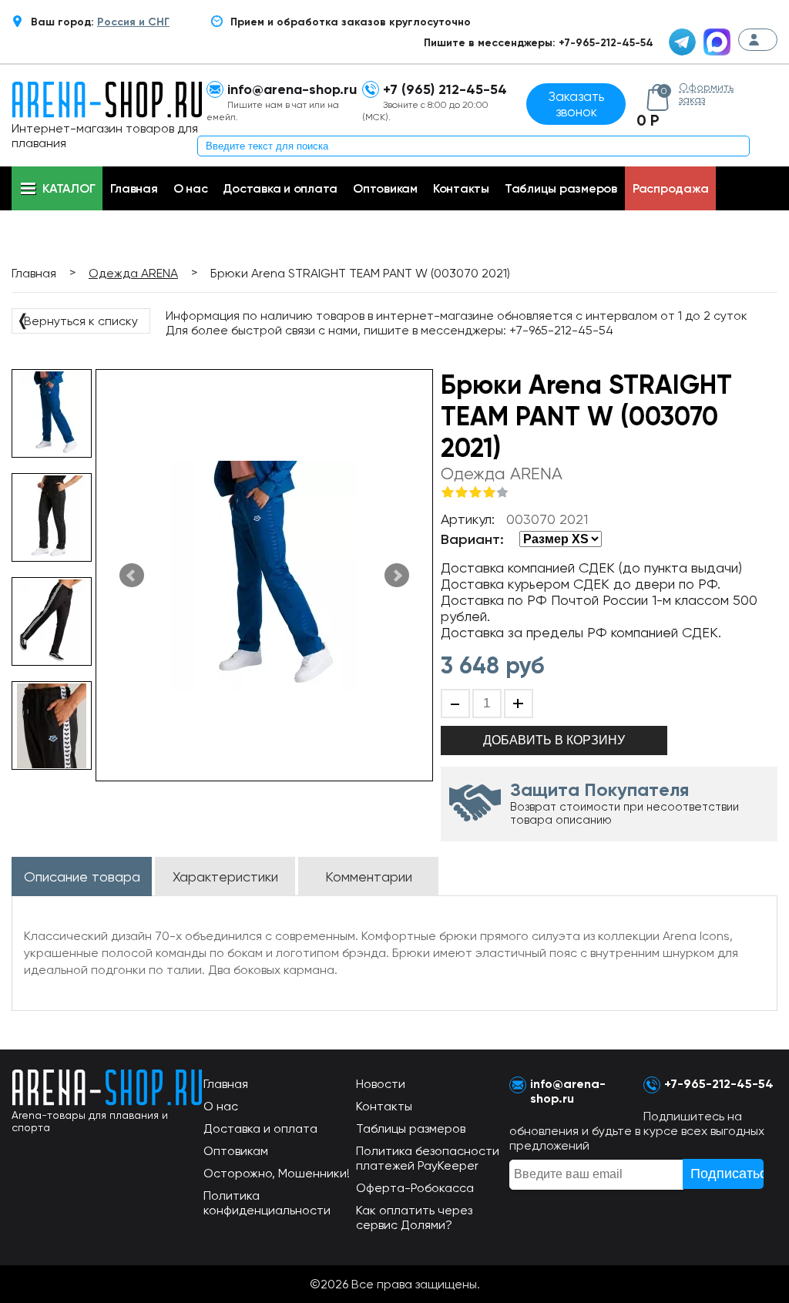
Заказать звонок (576, 104)
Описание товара (82, 876)
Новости (380, 1083)
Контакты (461, 188)
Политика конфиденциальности (267, 1202)
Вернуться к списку (77, 320)
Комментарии (368, 876)
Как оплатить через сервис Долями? (414, 1217)
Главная (133, 188)
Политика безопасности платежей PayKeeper (427, 1158)
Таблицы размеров (561, 188)
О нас (190, 188)
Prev (131, 575)
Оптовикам (385, 188)
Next (396, 575)
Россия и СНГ (133, 22)
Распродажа (671, 188)
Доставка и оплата (280, 188)
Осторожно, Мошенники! (276, 1173)
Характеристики (225, 876)
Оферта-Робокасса (415, 1187)
